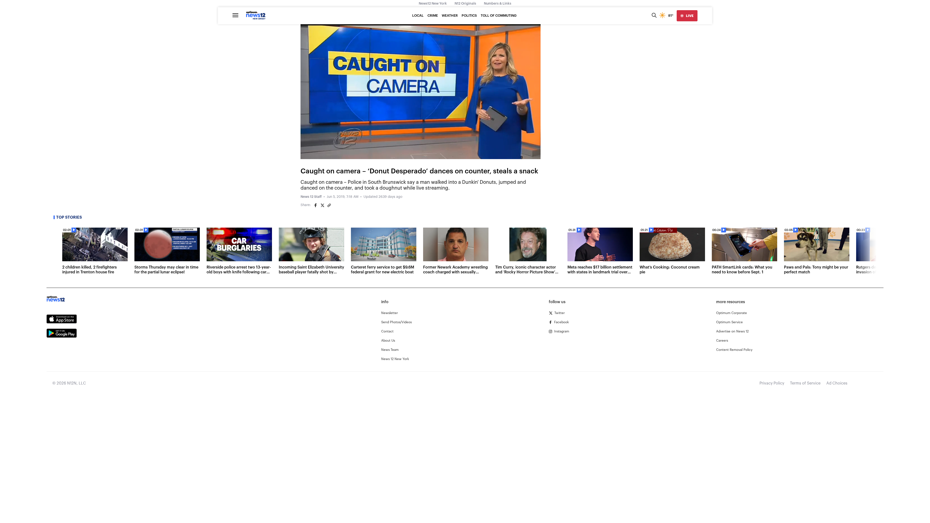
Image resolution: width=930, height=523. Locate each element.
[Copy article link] (329, 205)
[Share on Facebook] (316, 205)
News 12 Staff (311, 197)
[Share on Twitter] (322, 205)
